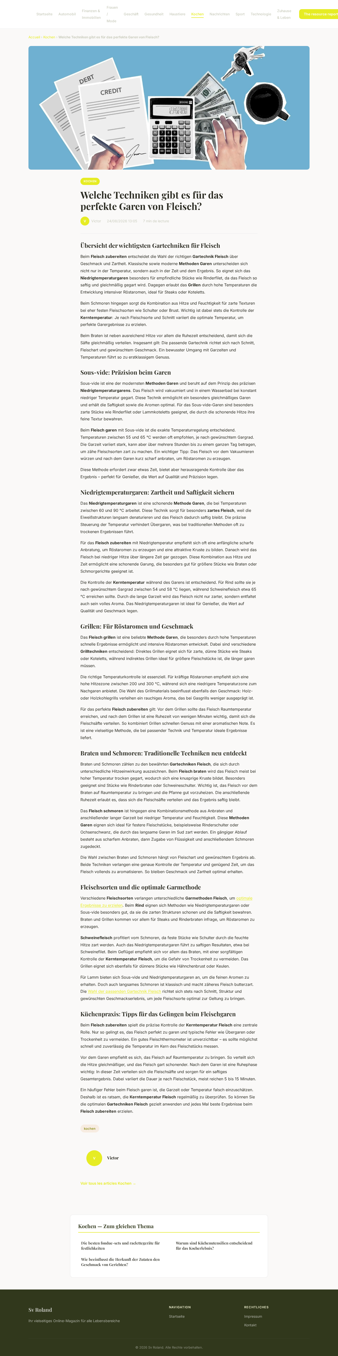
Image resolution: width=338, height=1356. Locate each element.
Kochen (197, 14)
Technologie (261, 14)
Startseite (44, 14)
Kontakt (250, 1325)
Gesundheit (154, 14)
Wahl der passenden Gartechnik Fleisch (124, 991)
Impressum (253, 1316)
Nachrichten (220, 14)
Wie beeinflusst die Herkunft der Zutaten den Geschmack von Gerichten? (120, 1262)
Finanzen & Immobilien (91, 14)
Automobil (67, 14)
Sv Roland (40, 1309)
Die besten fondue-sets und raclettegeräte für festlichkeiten (120, 1246)
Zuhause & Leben (284, 14)
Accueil (34, 37)
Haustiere (177, 14)
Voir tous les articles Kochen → (108, 1183)
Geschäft (131, 14)
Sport (240, 14)
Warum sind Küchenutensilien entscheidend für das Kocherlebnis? (214, 1246)
